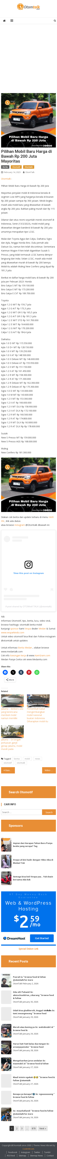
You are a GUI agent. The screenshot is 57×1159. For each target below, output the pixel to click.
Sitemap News (36, 1155)
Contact (50, 1155)
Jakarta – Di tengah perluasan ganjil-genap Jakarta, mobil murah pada (11, 744)
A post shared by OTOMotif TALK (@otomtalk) (28, 606)
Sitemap (22, 1155)
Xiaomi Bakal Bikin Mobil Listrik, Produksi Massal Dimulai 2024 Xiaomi (10, 770)
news (37, 758)
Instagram (25, 1152)
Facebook (12, 1152)
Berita (5, 167)
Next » (42, 1128)
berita (17, 758)
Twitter (37, 1152)
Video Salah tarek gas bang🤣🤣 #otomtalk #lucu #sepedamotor (50, 770)
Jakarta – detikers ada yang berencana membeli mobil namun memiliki (12, 713)
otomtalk (21, 762)
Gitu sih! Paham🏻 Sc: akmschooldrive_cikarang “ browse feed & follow (33, 995)
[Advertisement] (28, 60)
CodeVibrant (28, 1149)
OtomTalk (30, 172)
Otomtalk (29, 167)
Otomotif (16, 167)
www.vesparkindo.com (12, 632)
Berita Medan (25, 647)
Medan (42, 628)
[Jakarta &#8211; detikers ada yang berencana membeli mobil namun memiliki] (12, 700)
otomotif (8, 762)
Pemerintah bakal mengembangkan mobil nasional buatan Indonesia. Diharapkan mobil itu (37, 715)
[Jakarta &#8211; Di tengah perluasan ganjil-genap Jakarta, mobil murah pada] (12, 731)
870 (34, 1128)
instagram (20, 524)
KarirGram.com (42, 655)
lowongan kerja (18, 655)
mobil (27, 758)
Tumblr (47, 1152)
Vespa (28, 628)
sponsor (14, 628)
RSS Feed (11, 1155)
